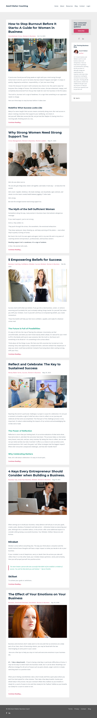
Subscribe (81, 31)
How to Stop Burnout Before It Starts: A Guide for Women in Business (32, 28)
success (24, 372)
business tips (12, 480)
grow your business (24, 480)
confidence (24, 264)
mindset (31, 264)
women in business (29, 36)
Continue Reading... (15, 122)
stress (20, 36)
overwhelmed (12, 36)
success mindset (40, 264)
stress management (14, 141)
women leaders (41, 141)
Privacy (76, 709)
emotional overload (21, 602)
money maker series (14, 372)
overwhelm (32, 602)
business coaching (14, 264)
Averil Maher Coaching (17, 6)
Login (88, 6)
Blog (76, 6)
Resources (69, 6)
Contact (82, 6)
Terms (70, 709)
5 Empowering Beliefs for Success (35, 260)
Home (56, 6)
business (11, 602)
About (62, 6)
